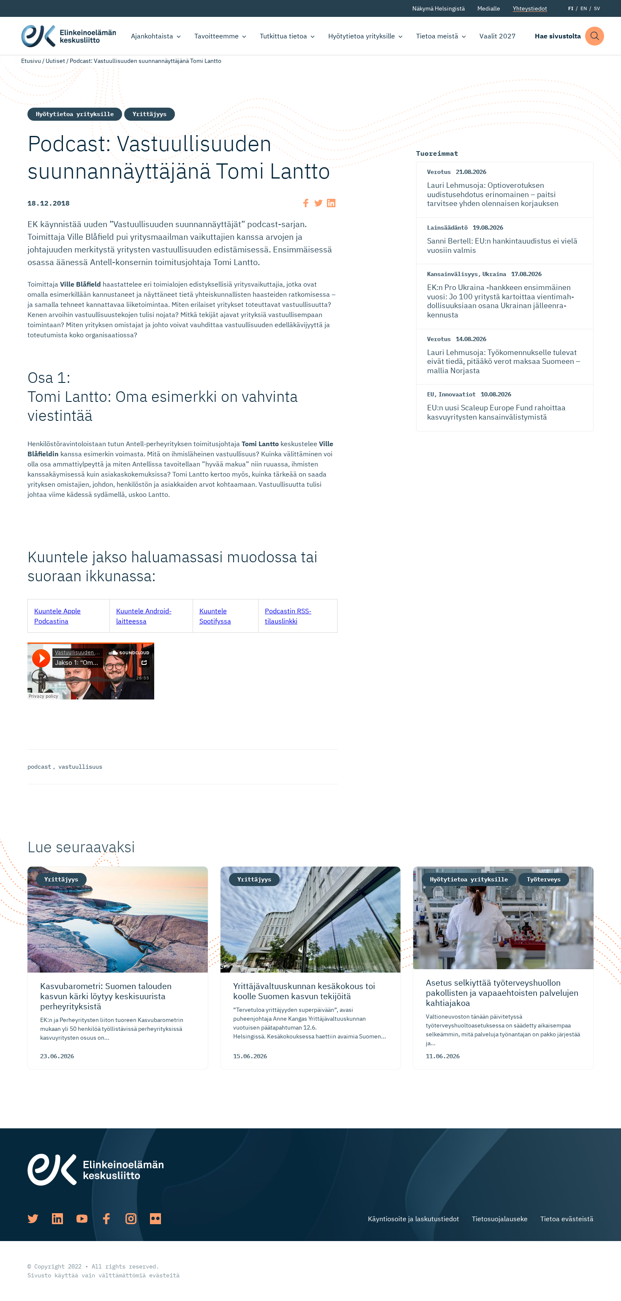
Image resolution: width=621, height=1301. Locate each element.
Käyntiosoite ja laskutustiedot (413, 1218)
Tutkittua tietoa (283, 36)
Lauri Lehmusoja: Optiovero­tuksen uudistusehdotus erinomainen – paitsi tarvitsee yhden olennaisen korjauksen (492, 194)
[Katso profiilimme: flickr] (155, 1218)
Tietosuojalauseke (500, 1218)
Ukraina (494, 274)
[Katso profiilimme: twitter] (33, 1218)
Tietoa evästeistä (567, 1218)
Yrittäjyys (149, 114)
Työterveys (544, 879)
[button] (594, 36)
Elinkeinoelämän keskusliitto (68, 36)
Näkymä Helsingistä (438, 8)
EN (583, 8)
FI (570, 8)
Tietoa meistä (437, 36)
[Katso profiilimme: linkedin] (57, 1218)
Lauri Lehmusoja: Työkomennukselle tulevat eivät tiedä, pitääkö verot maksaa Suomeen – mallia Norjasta (503, 361)
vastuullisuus (80, 766)
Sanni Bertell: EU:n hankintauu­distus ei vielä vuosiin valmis (502, 245)
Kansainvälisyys (452, 274)
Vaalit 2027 (497, 36)
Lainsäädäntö (447, 227)
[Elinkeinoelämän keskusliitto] (95, 1169)
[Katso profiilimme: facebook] (106, 1218)
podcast (39, 766)
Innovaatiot (457, 394)
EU (430, 394)
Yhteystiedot (530, 8)
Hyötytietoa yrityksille (361, 36)
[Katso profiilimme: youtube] (82, 1218)
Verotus (439, 172)
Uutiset (55, 61)
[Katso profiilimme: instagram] (131, 1218)
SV (597, 8)
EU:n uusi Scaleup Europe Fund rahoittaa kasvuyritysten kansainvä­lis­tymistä (496, 412)
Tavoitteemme (216, 36)
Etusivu (31, 61)
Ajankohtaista (152, 36)
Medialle (488, 8)
